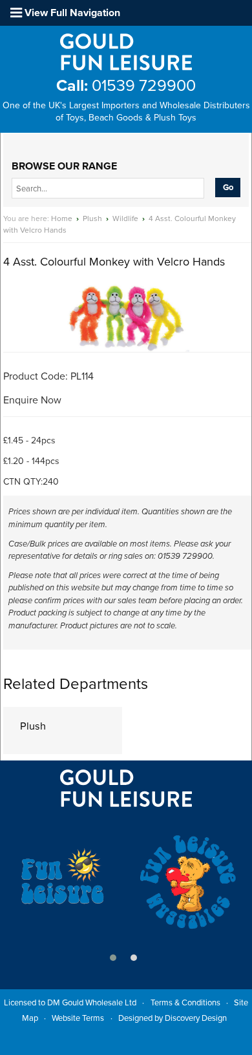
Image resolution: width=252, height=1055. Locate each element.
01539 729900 (126, 85)
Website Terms (78, 1018)
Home (61, 218)
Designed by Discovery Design (172, 1018)
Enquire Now (32, 400)
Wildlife (125, 218)
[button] (113, 957)
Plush (92, 218)
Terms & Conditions (185, 1003)
